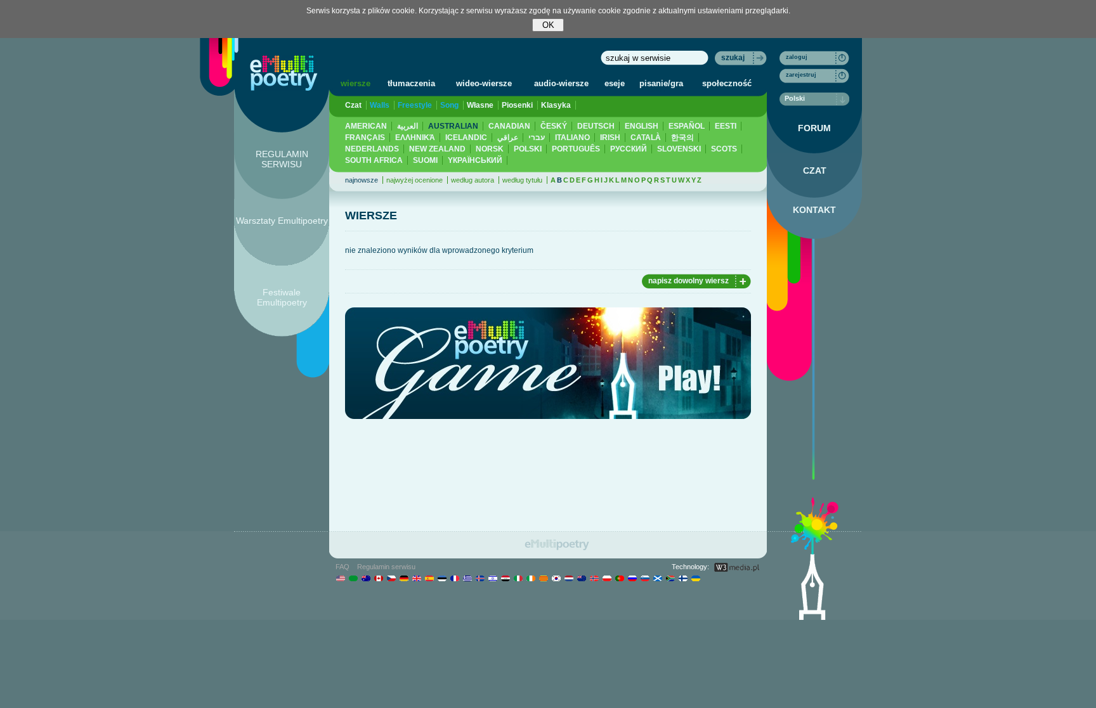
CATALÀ (645, 137)
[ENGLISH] (416, 578)
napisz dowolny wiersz (688, 280)
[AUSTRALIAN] (365, 578)
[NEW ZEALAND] (581, 578)
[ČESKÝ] (391, 578)
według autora (472, 180)
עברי (536, 137)
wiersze (355, 83)
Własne (480, 105)
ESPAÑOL (687, 126)
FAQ (342, 566)
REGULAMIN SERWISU (282, 159)
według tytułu (522, 180)
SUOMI (425, 160)
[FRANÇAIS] (454, 578)
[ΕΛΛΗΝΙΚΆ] (467, 578)
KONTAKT (814, 210)
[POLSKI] (606, 578)
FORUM (814, 128)
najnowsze (361, 180)
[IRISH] (530, 578)
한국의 (682, 137)
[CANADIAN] (378, 578)
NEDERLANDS (372, 149)
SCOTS (724, 149)
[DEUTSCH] (403, 578)
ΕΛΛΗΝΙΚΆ (415, 137)
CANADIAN (509, 126)
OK (548, 25)
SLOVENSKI (679, 149)
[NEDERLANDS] (568, 578)
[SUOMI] (683, 578)
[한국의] (556, 578)
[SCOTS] (657, 578)
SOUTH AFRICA (374, 160)
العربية (407, 126)
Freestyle (415, 105)
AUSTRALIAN (453, 126)
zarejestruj (801, 75)
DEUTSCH (596, 126)
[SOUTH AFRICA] (670, 578)
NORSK (490, 149)
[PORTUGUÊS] (619, 578)
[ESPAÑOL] (429, 578)
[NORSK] (594, 578)
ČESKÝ (553, 126)
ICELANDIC (466, 137)
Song (449, 105)
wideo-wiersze (484, 83)
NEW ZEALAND (437, 149)
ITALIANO (572, 137)
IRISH (610, 137)
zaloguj (796, 57)
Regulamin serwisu (386, 566)
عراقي (507, 137)
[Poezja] (284, 73)
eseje (614, 83)
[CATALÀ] (543, 578)
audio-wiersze (561, 83)
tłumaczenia (411, 83)
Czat (353, 105)
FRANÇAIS (365, 137)
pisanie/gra (661, 83)
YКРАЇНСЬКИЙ (475, 160)
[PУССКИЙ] (632, 578)
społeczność (727, 83)
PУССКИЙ (628, 149)
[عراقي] (505, 578)
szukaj (733, 57)
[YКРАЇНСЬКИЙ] (695, 578)
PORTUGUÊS (576, 149)
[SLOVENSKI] (644, 578)
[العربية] (353, 578)
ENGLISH (641, 126)
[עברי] (492, 578)
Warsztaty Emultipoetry (282, 221)
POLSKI (528, 149)
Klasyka (556, 105)
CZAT (814, 170)
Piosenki (517, 105)
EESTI (725, 126)
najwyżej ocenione (414, 180)
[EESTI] (442, 578)
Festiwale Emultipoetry (282, 297)
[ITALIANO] (518, 578)
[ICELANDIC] (480, 578)
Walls (379, 105)
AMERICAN (366, 126)
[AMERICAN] (340, 578)
